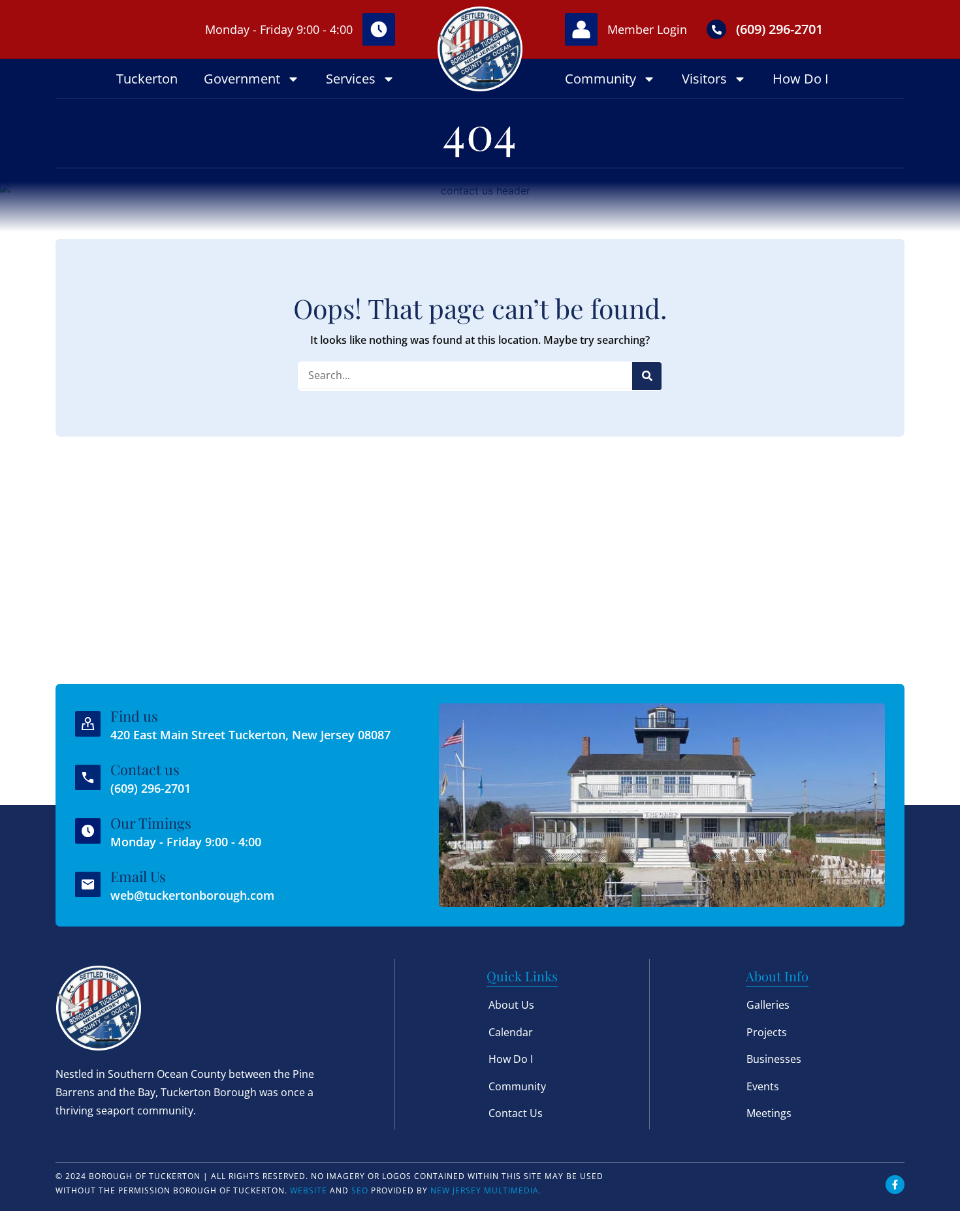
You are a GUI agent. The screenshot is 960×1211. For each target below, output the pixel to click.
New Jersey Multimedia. (485, 1190)
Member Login (647, 29)
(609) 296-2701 (779, 29)
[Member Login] (581, 29)
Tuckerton (147, 78)
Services (351, 78)
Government (242, 78)
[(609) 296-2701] (716, 29)
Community (600, 78)
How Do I (801, 78)
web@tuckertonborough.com (192, 895)
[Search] (647, 376)
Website (308, 1190)
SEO (359, 1190)
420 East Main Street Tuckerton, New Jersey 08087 (250, 735)
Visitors (704, 78)
